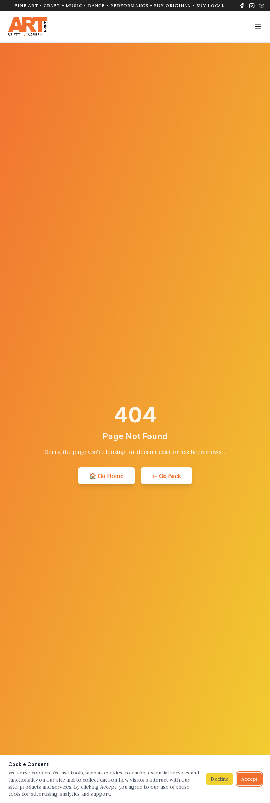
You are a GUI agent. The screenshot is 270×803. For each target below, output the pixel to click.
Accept (249, 779)
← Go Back (166, 475)
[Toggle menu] (257, 26)
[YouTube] (261, 5)
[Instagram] (252, 5)
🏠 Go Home (106, 475)
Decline (220, 779)
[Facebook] (242, 5)
